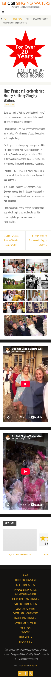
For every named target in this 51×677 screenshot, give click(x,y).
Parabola (24, 666)
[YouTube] (20, 673)
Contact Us (25, 632)
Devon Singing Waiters (25, 609)
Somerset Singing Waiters (25, 590)
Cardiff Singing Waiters (25, 594)
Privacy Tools (25, 642)
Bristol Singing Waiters (25, 580)
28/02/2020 (9, 105)
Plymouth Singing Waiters (25, 618)
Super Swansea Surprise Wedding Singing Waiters (11, 241)
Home (6, 19)
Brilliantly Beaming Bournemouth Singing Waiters (38, 241)
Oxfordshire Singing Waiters (25, 613)
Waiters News (25, 628)
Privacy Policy (25, 637)
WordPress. (33, 666)
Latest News (17, 19)
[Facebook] (25, 673)
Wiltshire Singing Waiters (25, 604)
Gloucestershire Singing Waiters (25, 599)
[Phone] (31, 673)
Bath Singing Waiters (25, 585)
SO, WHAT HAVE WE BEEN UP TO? (20, 555)
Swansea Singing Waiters (25, 623)
